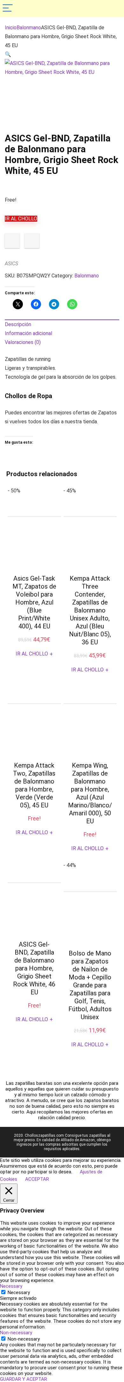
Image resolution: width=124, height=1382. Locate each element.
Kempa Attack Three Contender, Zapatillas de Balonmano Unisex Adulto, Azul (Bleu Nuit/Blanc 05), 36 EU (90, 610)
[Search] (114, 8)
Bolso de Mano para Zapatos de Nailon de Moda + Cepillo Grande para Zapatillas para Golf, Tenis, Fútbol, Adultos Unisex (90, 985)
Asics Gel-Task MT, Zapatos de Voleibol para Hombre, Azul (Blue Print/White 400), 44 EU (34, 602)
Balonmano (29, 28)
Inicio (11, 28)
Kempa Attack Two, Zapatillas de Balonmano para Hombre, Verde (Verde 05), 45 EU (34, 785)
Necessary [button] (11, 1286)
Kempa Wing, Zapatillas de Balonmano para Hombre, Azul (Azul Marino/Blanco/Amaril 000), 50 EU (90, 793)
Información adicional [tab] (28, 333)
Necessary (19, 1292)
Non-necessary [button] (16, 1332)
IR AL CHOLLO (21, 219)
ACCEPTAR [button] (37, 1179)
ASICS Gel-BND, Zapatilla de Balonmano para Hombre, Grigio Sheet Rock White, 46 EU (34, 968)
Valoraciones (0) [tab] (23, 342)
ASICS (11, 264)
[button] (8, 54)
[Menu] (7, 8)
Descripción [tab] (18, 324)
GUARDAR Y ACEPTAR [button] (23, 1379)
